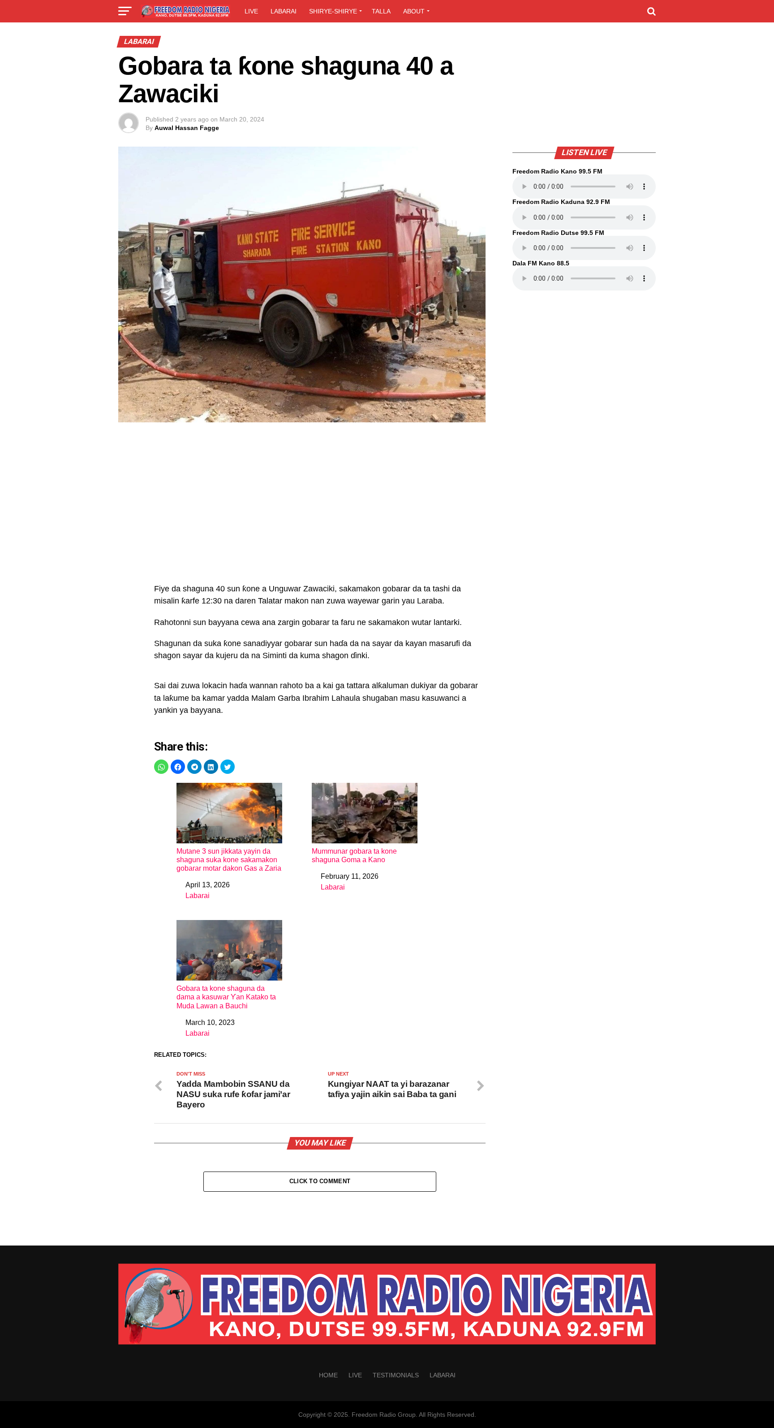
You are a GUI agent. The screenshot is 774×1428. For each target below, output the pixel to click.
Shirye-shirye (333, 11)
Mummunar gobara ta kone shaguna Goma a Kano (354, 855)
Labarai (284, 11)
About (414, 11)
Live (251, 11)
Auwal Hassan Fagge (187, 127)
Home (328, 1375)
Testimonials (396, 1375)
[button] (161, 767)
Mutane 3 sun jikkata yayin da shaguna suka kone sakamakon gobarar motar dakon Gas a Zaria (228, 859)
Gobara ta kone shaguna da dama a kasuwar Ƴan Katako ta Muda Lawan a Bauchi (226, 997)
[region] (320, 507)
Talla (381, 11)
